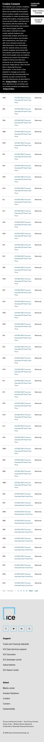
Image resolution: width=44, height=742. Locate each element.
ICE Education (9, 654)
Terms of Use (7, 724)
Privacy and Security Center (12, 722)
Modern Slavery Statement (23, 724)
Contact (6, 698)
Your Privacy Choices (31, 722)
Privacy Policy (11, 82)
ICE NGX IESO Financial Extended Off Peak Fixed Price (23, 100)
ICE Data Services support (15, 649)
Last (36, 591)
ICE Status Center (11, 670)
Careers (6, 703)
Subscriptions (9, 665)
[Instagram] (29, 629)
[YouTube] (14, 629)
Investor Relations (11, 693)
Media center (9, 688)
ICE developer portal (12, 659)
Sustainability (9, 709)
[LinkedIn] (21, 629)
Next (31, 591)
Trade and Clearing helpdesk (16, 644)
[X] (6, 629)
